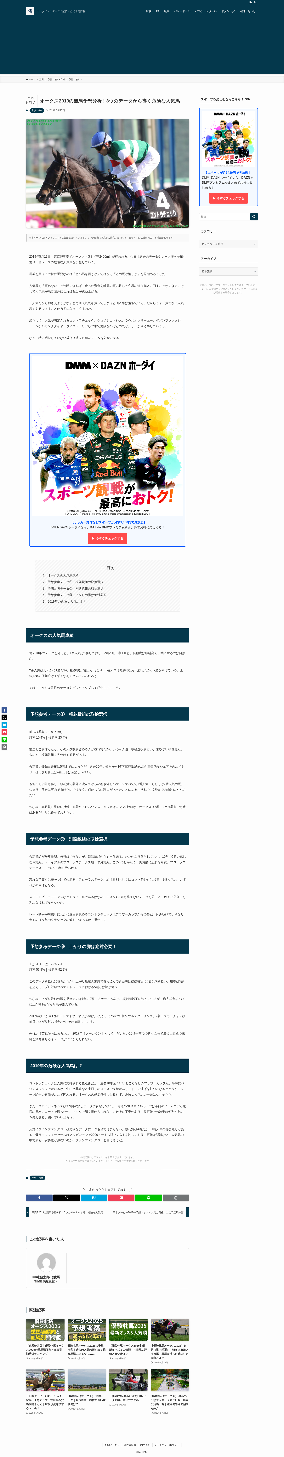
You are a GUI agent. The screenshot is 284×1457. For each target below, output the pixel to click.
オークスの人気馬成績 (63, 575)
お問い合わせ (112, 1444)
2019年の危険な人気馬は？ (67, 601)
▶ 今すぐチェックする (107, 538)
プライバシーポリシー (166, 1444)
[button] (39, 1198)
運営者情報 (130, 1444)
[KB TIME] (30, 11)
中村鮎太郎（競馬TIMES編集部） (46, 1279)
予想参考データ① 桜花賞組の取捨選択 (75, 582)
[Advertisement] (142, 47)
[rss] (250, 2)
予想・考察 (36, 110)
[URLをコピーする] (176, 1198)
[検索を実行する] (254, 216)
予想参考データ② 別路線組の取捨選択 (75, 588)
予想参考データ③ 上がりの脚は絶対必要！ (79, 595)
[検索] (255, 2)
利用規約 (145, 1444)
